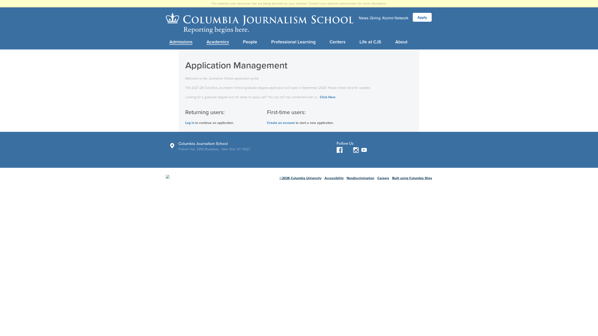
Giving (375, 18)
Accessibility (334, 178)
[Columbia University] (204, 180)
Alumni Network (395, 18)
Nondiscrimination (360, 178)
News (363, 18)
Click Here (327, 97)
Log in (189, 123)
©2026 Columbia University (300, 178)
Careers (383, 178)
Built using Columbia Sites (412, 178)
